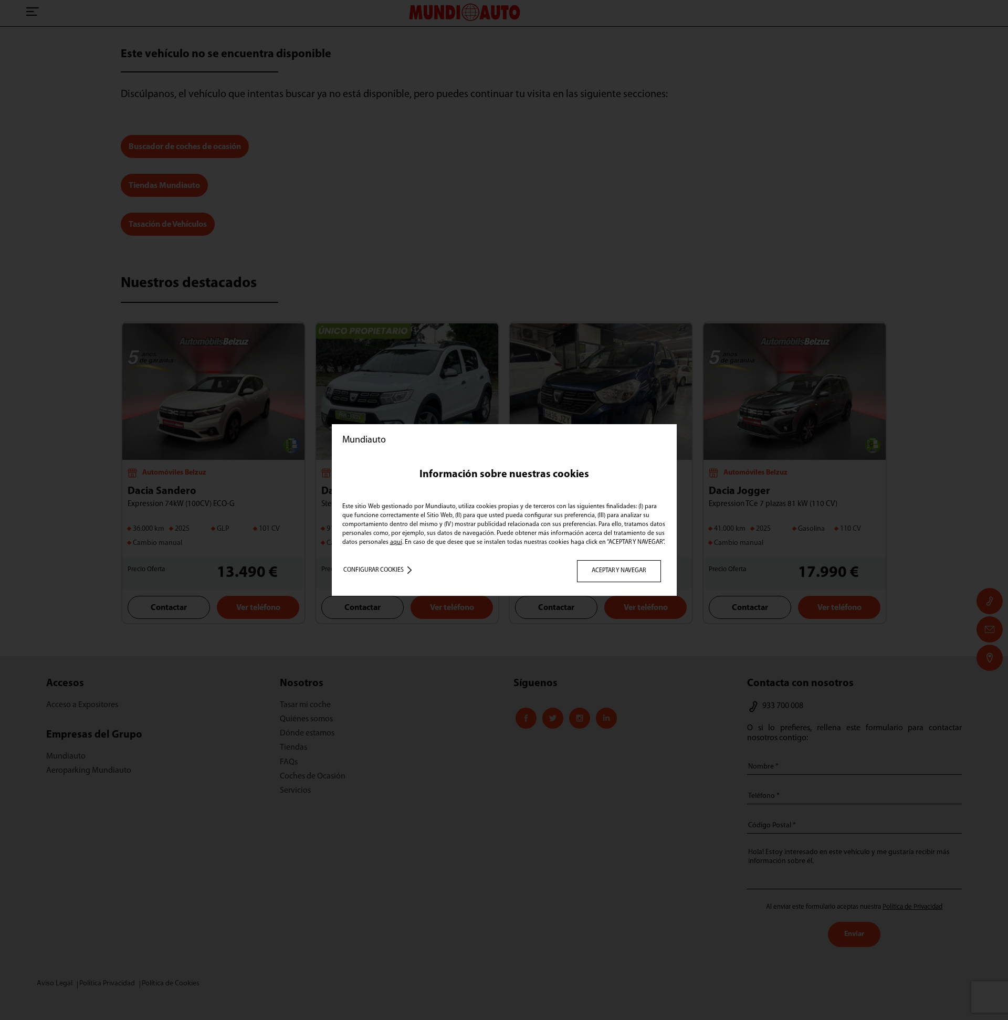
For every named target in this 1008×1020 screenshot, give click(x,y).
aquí (396, 542)
